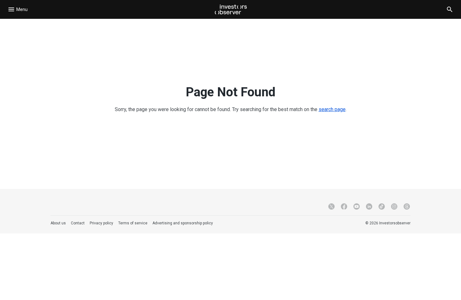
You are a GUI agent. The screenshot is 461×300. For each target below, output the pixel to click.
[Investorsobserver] (231, 9)
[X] (331, 206)
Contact (78, 223)
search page (332, 109)
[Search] (449, 9)
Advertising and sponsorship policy (182, 223)
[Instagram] (394, 206)
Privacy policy (101, 223)
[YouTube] (356, 206)
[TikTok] (381, 206)
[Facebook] (344, 206)
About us (58, 223)
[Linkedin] (369, 206)
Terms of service (132, 223)
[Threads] (407, 206)
